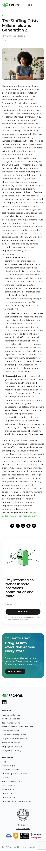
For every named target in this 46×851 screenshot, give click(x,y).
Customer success (10, 769)
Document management (14, 735)
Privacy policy (8, 785)
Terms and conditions (12, 781)
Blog (4, 15)
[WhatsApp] (23, 526)
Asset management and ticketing (17, 727)
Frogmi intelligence (11, 715)
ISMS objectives (23, 828)
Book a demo (15, 671)
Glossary (6, 777)
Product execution (10, 730)
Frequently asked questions (15, 773)
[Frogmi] (12, 5)
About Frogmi (8, 765)
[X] (18, 526)
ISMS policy (23, 825)
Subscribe (23, 611)
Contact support (9, 797)
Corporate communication (14, 738)
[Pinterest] (34, 526)
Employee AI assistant (12, 746)
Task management (27, 516)
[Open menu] (41, 5)
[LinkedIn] (28, 526)
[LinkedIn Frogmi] (4, 702)
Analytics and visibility (11, 750)
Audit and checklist (11, 719)
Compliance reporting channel (16, 801)
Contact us (7, 793)
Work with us (8, 789)
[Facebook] (12, 526)
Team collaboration (11, 743)
